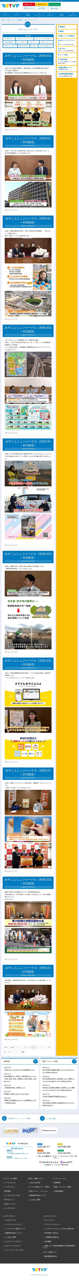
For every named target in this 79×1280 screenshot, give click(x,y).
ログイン (42, 4)
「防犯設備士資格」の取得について (14, 1087)
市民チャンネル (73, 15)
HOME (3, 20)
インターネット (17, 15)
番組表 (62, 31)
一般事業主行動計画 (51, 1237)
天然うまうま (32, 42)
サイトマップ (49, 1220)
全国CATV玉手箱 (23, 46)
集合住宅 (62, 15)
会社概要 (55, 8)
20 (5, 1052)
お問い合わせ (30, 8)
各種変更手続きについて (37, 1195)
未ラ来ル (33, 46)
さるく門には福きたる (45, 46)
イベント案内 (64, 55)
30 (9, 1052)
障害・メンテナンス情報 (62, 1187)
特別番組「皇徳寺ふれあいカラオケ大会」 (16, 1094)
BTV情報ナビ (8, 38)
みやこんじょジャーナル (24, 38)
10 (49, 1047)
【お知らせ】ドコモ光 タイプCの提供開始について (19, 1070)
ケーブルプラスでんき (39, 15)
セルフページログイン (13, 1246)
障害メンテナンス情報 (50, 1061)
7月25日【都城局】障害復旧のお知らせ (54, 1096)
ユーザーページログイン (13, 1241)
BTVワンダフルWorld (9, 46)
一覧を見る (35, 1061)
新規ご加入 (29, 4)
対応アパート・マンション (38, 1191)
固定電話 (28, 15)
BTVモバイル (50, 15)
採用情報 (42, 8)
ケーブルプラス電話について (15, 1229)
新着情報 (7, 1061)
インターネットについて (13, 1224)
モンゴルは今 (21, 42)
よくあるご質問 (51, 1118)
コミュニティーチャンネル (14, 1250)
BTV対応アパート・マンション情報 (19, 1118)
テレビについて (10, 1220)
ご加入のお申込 (34, 1182)
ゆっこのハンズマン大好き (43, 38)
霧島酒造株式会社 (51, 1256)
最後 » (23, 1052)
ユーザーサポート (55, 4)
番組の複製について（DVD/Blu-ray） (65, 68)
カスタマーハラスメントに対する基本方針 (59, 1229)
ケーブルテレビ (5, 15)
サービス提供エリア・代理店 (39, 1187)
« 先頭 (12, 1047)
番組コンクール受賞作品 (67, 36)
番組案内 (20, 20)
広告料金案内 (67, 61)
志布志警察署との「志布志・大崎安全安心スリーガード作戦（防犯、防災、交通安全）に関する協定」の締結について (20, 1078)
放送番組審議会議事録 (65, 75)
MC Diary (66, 50)
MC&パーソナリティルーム (66, 42)
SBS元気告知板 (9, 42)
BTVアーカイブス (45, 42)
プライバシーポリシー (52, 1224)
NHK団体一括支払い (52, 1233)
